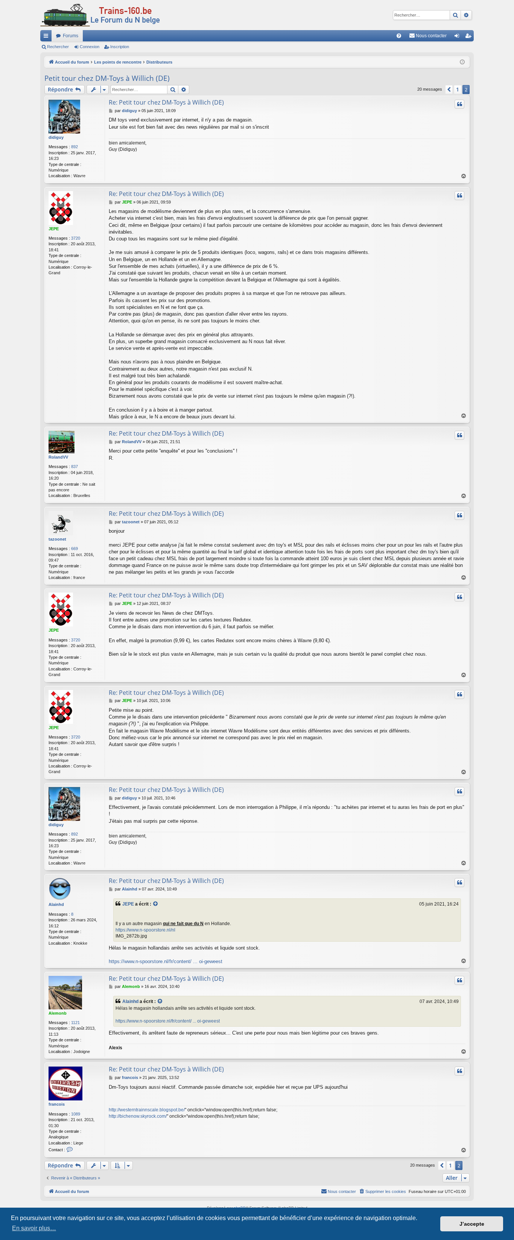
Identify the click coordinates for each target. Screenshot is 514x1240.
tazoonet (57, 539)
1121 (75, 1022)
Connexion (89, 46)
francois (57, 1104)
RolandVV (58, 457)
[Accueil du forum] (100, 15)
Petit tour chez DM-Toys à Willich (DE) (107, 78)
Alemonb (58, 1013)
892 (74, 146)
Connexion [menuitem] (458, 37)
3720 (75, 238)
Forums (70, 35)
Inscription (119, 46)
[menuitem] (399, 35)
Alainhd (56, 904)
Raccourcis (47, 37)
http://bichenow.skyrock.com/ (138, 1116)
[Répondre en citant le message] (459, 104)
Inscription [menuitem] (469, 37)
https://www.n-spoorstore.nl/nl (145, 930)
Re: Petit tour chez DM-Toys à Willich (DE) (166, 102)
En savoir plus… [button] (34, 1228)
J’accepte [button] (471, 1224)
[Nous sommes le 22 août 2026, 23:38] (462, 62)
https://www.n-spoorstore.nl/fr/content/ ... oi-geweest (165, 961)
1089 (75, 1114)
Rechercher (58, 46)
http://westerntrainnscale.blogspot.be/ (147, 1109)
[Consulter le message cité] (155, 904)
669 (74, 548)
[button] (449, 89)
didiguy (56, 137)
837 (74, 466)
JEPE (54, 228)
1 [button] (457, 89)
